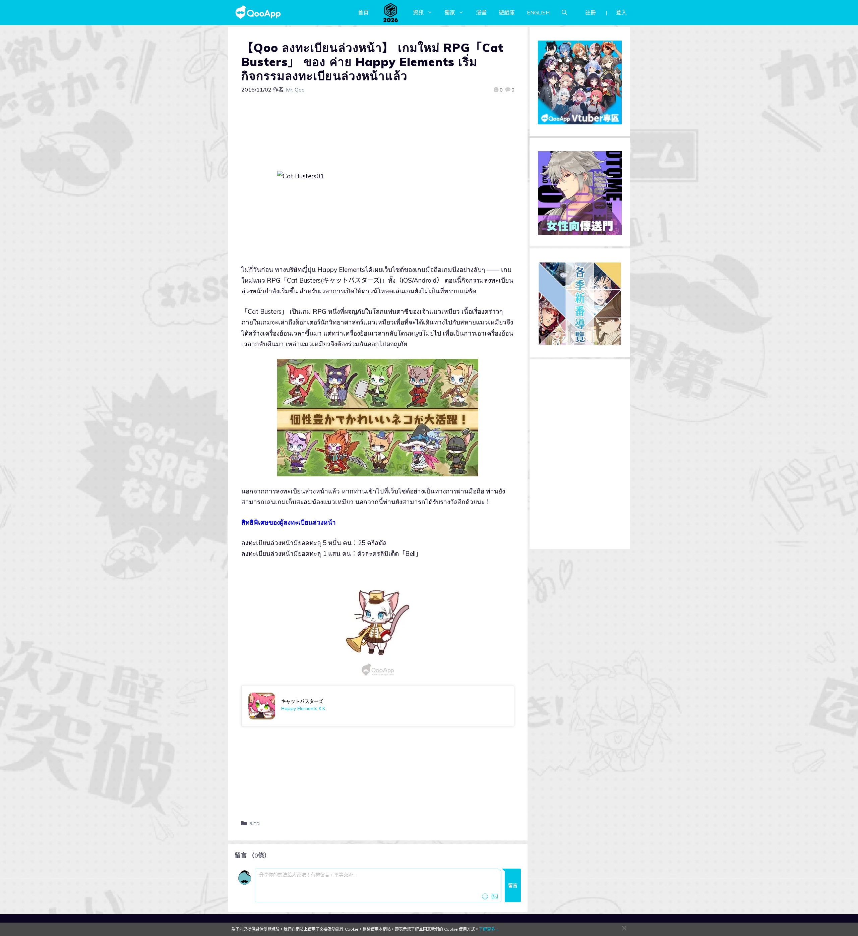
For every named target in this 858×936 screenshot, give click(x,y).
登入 (621, 12)
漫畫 (481, 12)
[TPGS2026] (391, 12)
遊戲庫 (507, 12)
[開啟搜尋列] (564, 12)
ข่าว (255, 823)
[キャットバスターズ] (378, 706)
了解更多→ (489, 929)
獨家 (449, 12)
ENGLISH (538, 12)
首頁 (363, 12)
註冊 (590, 12)
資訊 (418, 12)
